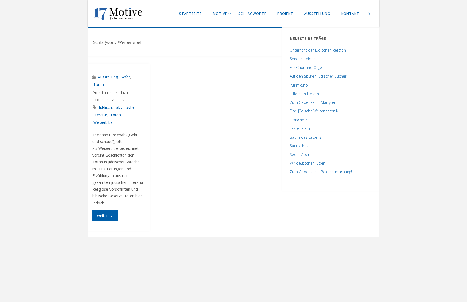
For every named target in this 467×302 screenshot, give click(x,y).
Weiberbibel (103, 122)
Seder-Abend (301, 154)
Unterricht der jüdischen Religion (318, 50)
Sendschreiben (303, 58)
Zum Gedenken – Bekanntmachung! (321, 171)
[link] (369, 13)
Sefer (125, 76)
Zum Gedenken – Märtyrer (312, 102)
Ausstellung (108, 76)
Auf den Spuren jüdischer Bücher (318, 76)
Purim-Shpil (299, 85)
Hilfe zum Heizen (304, 93)
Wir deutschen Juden (307, 163)
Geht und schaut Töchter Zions (112, 96)
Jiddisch (105, 107)
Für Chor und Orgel (306, 67)
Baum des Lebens (305, 137)
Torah (98, 84)
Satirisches (299, 145)
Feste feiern (300, 128)
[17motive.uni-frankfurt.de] (118, 13)
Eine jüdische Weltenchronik (314, 111)
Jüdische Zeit (301, 119)
